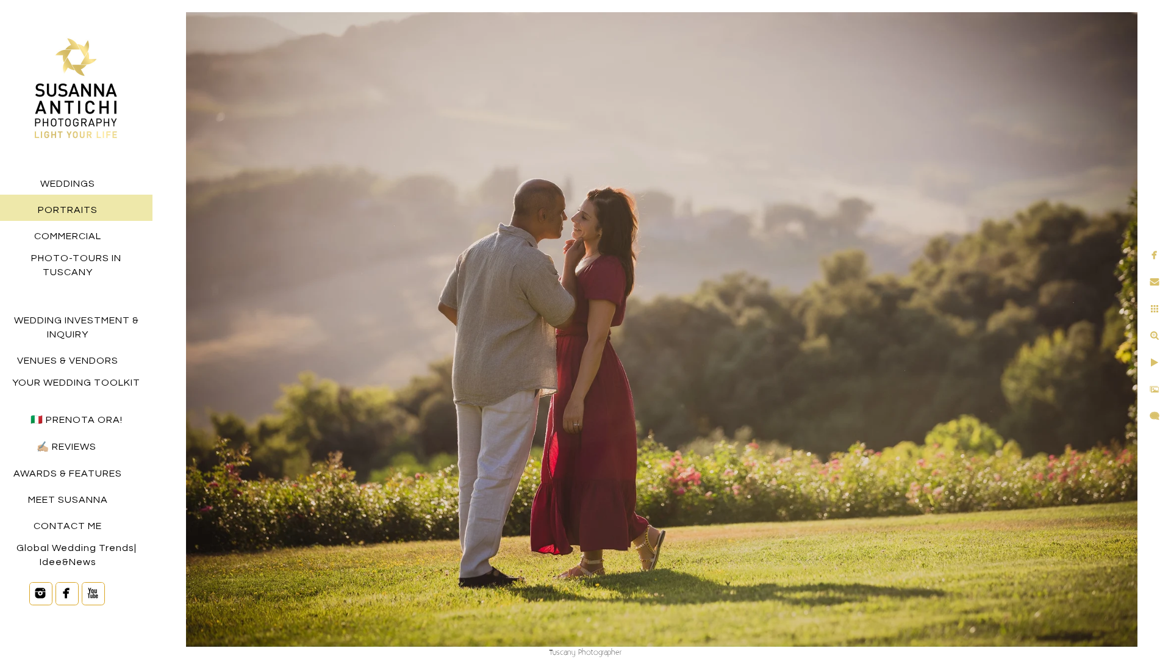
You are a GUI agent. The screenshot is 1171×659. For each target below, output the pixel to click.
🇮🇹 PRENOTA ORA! (76, 420)
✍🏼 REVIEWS (68, 447)
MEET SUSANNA (68, 500)
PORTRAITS (68, 210)
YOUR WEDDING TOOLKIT (76, 382)
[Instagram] (41, 593)
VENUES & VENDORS (67, 361)
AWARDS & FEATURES (67, 473)
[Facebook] (67, 593)
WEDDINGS (67, 184)
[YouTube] (93, 593)
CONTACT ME (68, 526)
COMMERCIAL (67, 236)
